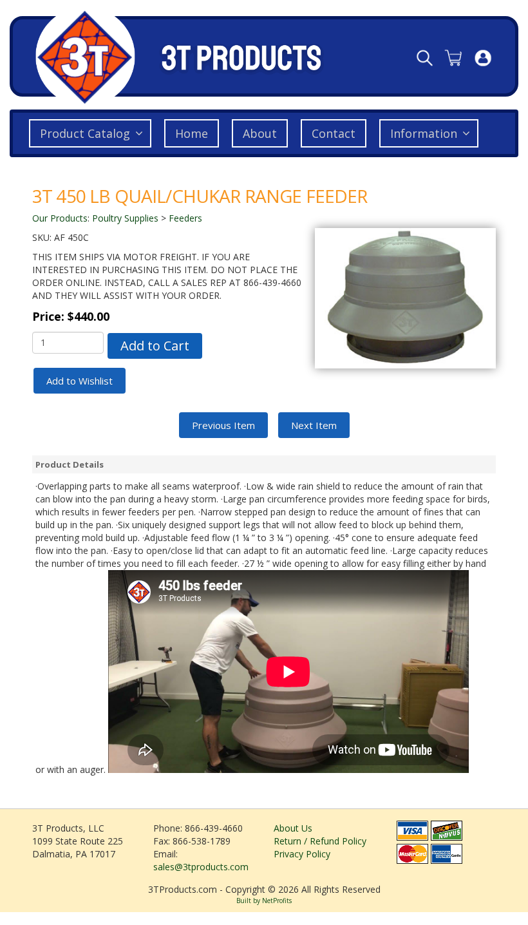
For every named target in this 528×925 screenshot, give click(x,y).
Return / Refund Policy (320, 841)
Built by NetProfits (264, 900)
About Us (293, 828)
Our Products (60, 218)
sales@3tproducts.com (201, 867)
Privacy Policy (302, 854)
